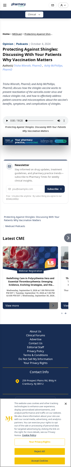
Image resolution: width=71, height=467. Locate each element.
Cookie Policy (29, 435)
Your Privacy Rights (36, 363)
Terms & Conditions (35, 355)
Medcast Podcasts (15, 226)
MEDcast (17, 34)
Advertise (35, 339)
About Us (35, 331)
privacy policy (12, 198)
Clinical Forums (35, 335)
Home (6, 34)
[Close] (65, 403)
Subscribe (52, 189)
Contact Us (35, 343)
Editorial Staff (35, 347)
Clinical (32, 14)
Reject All (39, 451)
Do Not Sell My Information (35, 359)
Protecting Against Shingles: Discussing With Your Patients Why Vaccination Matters (31, 218)
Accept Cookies (39, 460)
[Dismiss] (64, 140)
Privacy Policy (35, 351)
